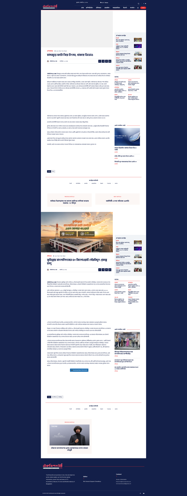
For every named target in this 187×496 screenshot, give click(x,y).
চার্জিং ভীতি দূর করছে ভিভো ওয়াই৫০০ (124, 156)
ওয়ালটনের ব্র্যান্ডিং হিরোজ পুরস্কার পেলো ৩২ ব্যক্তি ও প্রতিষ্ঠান (120, 90)
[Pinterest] (106, 61)
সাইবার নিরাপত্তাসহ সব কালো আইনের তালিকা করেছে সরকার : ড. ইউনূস (69, 202)
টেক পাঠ (130, 94)
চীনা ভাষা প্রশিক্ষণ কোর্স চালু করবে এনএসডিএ (122, 40)
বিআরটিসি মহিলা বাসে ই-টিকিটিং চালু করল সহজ (120, 98)
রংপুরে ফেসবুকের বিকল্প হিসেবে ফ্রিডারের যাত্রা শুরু (123, 54)
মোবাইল (129, 80)
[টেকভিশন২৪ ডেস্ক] (48, 61)
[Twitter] (103, 61)
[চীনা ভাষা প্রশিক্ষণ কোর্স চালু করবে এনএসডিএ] (138, 40)
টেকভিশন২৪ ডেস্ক (53, 61)
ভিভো (53, 171)
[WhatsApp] (109, 61)
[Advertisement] (73, 69)
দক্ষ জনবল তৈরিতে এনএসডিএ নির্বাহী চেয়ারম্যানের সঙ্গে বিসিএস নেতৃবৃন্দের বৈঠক (123, 61)
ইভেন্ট (117, 38)
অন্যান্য (117, 65)
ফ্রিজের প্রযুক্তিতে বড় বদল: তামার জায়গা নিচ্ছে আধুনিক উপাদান (133, 98)
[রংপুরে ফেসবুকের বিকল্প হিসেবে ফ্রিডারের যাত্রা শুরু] (138, 53)
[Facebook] (144, 4)
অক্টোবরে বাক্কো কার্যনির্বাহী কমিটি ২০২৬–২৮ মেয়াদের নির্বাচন (122, 47)
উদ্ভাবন (117, 51)
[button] (138, 3)
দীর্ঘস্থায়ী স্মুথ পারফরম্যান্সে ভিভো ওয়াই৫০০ (126, 162)
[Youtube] (145, 4)
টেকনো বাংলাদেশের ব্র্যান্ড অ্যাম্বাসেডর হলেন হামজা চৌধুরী (133, 83)
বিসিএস (117, 58)
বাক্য (117, 44)
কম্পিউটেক (50, 51)
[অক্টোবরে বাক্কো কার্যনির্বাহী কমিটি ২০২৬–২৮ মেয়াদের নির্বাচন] (138, 46)
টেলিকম (116, 80)
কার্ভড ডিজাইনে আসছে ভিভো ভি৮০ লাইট (133, 90)
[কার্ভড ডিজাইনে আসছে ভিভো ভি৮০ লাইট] (127, 137)
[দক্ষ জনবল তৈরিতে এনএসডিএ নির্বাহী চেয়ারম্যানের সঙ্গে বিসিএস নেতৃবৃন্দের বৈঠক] (138, 60)
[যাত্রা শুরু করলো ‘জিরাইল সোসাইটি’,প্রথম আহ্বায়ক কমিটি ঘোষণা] (138, 67)
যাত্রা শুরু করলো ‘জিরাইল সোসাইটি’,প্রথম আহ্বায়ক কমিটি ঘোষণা (123, 69)
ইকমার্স (116, 94)
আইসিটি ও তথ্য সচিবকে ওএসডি (117, 201)
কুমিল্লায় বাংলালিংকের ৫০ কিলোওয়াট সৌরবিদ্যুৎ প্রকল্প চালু (120, 83)
